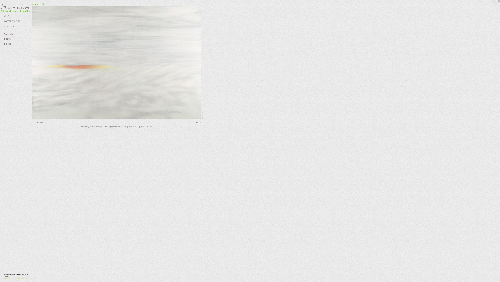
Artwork (35, 4)
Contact (9, 33)
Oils (6, 16)
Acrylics (9, 26)
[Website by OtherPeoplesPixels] (495, 5)
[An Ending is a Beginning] (116, 62)
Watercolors (12, 21)
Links (7, 38)
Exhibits (9, 44)
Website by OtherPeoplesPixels (16, 278)
